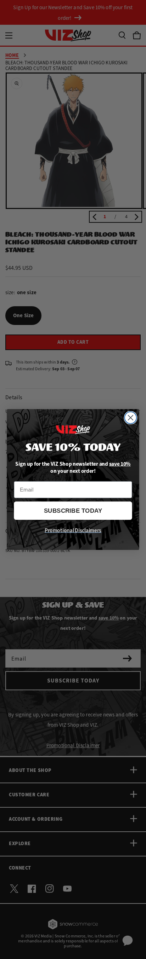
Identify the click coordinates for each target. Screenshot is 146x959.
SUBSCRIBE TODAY (73, 510)
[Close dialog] (131, 418)
